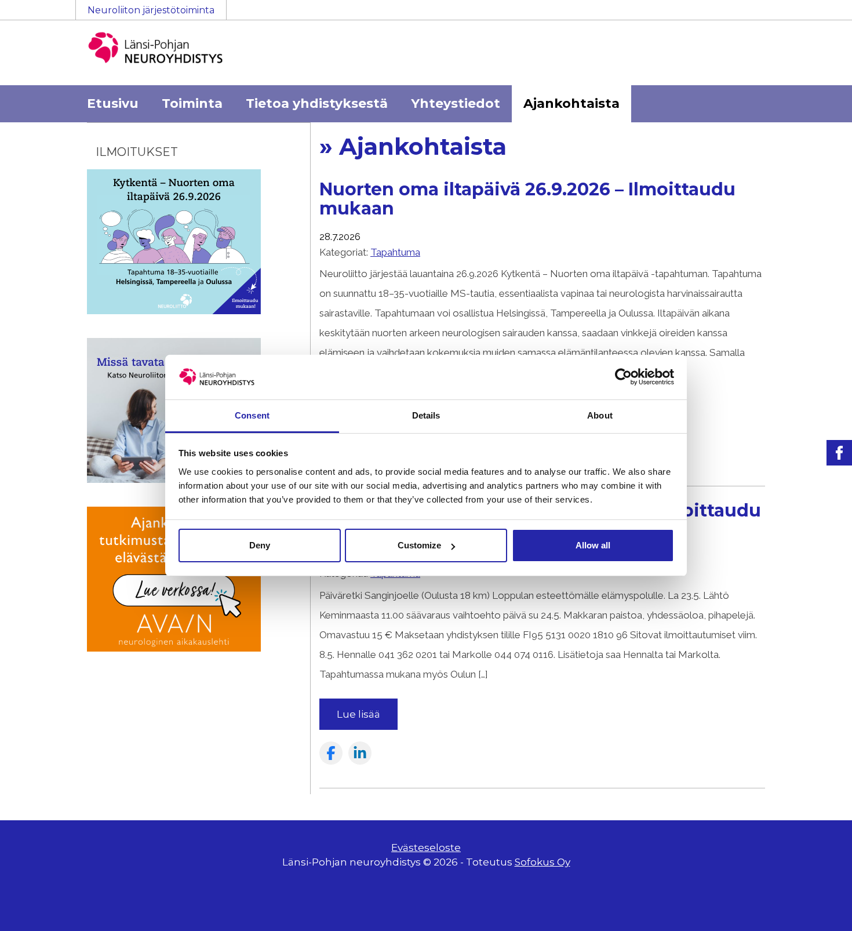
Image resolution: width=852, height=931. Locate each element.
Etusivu (113, 103)
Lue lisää (358, 714)
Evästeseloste (426, 847)
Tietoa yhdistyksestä (317, 103)
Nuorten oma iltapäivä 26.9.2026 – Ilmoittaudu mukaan (527, 199)
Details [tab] (426, 415)
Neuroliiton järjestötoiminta (151, 10)
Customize (419, 545)
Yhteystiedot (455, 103)
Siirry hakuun (817, 15)
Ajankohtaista (571, 103)
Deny (259, 545)
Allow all (593, 545)
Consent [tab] (252, 415)
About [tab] (600, 415)
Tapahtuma (395, 252)
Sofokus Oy (542, 862)
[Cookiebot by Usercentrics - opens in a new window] (623, 377)
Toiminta (192, 103)
